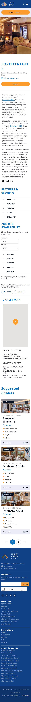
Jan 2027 (10, 258)
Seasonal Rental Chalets (10, 660)
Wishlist (9, 291)
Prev (6, 542)
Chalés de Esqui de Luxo (10, 619)
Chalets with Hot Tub (9, 668)
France (3, 632)
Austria (4, 637)
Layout (10, 208)
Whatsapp (8, 566)
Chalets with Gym (7, 681)
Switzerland (5, 635)
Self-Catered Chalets (8, 655)
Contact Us (5, 609)
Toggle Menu (27, 4)
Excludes (11, 217)
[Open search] (23, 4)
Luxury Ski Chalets (8, 650)
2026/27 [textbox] (5, 248)
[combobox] (9, 241)
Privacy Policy (6, 614)
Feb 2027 (10, 263)
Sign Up (25, 584)
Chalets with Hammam (9, 676)
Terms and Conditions (9, 611)
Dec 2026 (10, 254)
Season (3, 245)
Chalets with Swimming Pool (11, 671)
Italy (2, 640)
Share (21, 292)
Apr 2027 (10, 272)
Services (11, 204)
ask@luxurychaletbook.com (14, 563)
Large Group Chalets (9, 663)
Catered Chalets (7, 653)
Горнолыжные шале (9, 622)
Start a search (14, 12)
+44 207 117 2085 (10, 569)
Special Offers (6, 604)
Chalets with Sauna (8, 673)
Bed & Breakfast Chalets (10, 658)
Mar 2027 (10, 267)
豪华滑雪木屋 (6, 624)
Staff (9, 212)
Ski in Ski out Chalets (9, 666)
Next (24, 542)
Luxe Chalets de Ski (8, 616)
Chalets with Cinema (8, 678)
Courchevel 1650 (8, 100)
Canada (4, 642)
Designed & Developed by (15, 695)
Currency (4, 238)
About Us (4, 606)
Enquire (15, 84)
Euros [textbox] (4, 241)
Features (11, 199)
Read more (9, 181)
